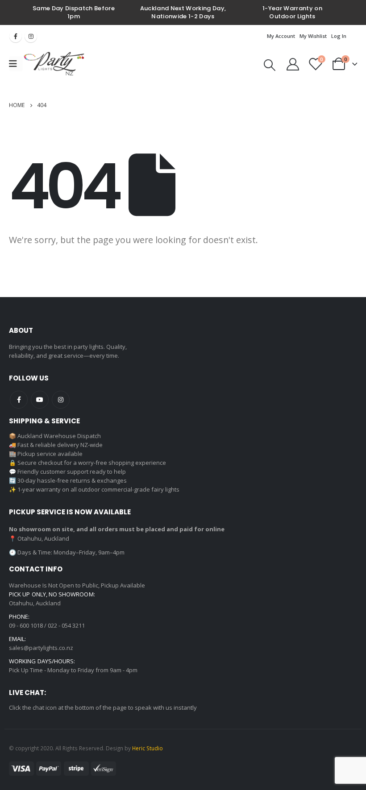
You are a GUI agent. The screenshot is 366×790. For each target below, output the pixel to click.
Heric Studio (147, 748)
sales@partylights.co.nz (41, 648)
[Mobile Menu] (16, 63)
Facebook (15, 36)
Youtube (40, 400)
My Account (281, 36)
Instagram (31, 36)
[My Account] (292, 64)
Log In (338, 36)
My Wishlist (313, 36)
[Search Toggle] (269, 65)
